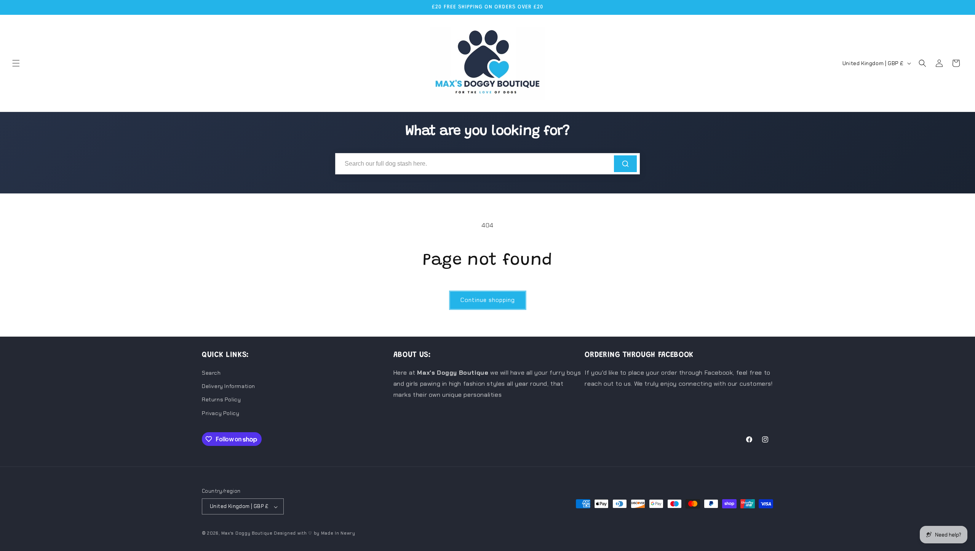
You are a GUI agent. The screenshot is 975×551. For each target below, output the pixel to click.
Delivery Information (228, 386)
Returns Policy (221, 399)
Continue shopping (487, 300)
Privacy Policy (220, 413)
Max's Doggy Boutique (247, 533)
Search (211, 372)
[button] (16, 63)
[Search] (625, 163)
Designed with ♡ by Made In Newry (314, 533)
